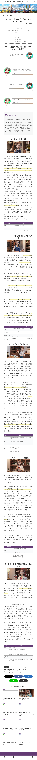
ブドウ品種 (14, 669)
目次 (16, 28)
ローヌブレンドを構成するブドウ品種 (17, 35)
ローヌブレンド (20, 672)
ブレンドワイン (23, 669)
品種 (7, 667)
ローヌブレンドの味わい (14, 37)
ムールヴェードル (10, 672)
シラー (7, 669)
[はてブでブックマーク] (28, 676)
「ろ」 (12, 667)
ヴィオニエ (19, 667)
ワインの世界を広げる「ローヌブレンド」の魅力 (19, 30)
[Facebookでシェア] (18, 676)
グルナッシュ (28, 667)
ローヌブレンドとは (13, 33)
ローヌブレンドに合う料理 (15, 39)
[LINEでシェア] (13, 680)
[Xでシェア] (9, 676)
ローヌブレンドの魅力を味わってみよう (18, 41)
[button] (23, 680)
